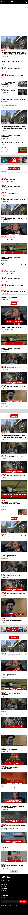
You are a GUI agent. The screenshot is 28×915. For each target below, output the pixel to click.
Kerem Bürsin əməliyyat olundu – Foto (12, 75)
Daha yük (13, 871)
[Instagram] (4, 881)
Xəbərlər (4, 50)
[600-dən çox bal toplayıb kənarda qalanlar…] (14, 837)
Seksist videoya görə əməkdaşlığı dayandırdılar (10, 69)
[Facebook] (1, 881)
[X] (8, 881)
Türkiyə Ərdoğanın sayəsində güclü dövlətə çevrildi (11, 768)
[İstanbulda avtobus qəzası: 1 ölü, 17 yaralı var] (14, 817)
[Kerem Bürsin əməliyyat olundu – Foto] (14, 359)
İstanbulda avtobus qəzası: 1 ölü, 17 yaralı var (13, 826)
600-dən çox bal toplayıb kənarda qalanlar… (11, 847)
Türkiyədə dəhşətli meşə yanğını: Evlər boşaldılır (12, 787)
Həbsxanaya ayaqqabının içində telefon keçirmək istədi (12, 866)
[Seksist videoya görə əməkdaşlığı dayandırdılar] (22, 150)
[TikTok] (6, 881)
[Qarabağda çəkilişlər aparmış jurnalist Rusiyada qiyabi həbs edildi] (14, 797)
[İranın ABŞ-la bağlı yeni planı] (14, 396)
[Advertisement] (14, 19)
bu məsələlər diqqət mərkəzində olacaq (13, 99)
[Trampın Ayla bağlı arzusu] (22, 92)
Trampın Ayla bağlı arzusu (11, 62)
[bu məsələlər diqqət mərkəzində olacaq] (14, 378)
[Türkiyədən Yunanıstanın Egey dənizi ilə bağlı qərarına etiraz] (14, 43)
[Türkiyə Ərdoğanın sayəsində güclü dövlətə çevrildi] (14, 759)
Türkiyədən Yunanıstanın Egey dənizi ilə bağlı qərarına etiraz (13, 53)
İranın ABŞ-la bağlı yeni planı (9, 105)
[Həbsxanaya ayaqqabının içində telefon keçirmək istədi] (14, 856)
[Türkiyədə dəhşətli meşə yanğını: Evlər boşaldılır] (14, 778)
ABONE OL (22, 901)
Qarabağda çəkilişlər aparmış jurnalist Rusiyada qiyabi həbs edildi (12, 807)
